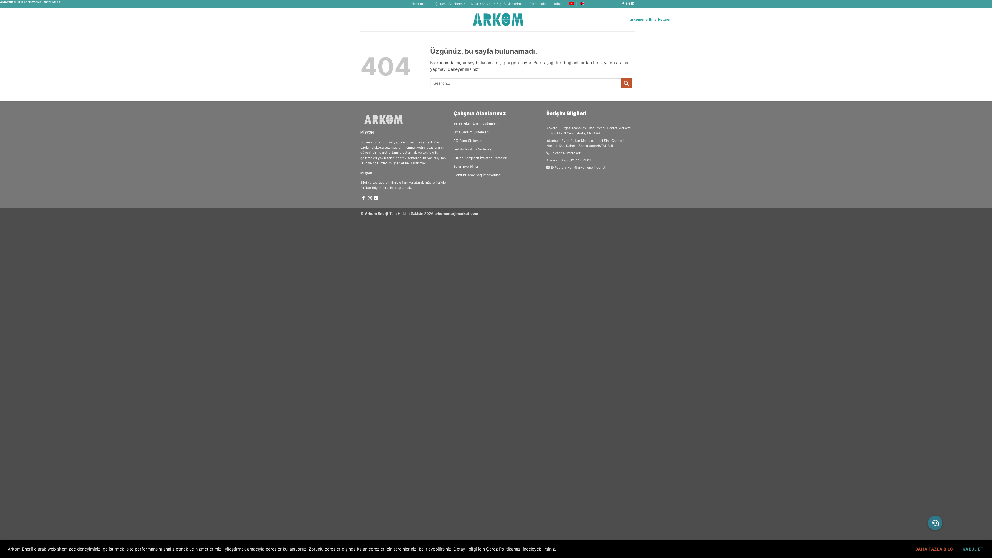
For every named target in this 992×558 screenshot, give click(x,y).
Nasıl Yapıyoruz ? (484, 4)
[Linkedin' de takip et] (632, 4)
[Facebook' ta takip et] (623, 4)
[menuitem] (571, 3)
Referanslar (538, 4)
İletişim (558, 4)
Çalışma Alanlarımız (450, 4)
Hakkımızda (420, 4)
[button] (935, 523)
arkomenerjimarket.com (456, 213)
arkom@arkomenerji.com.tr (585, 167)
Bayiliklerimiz (513, 4)
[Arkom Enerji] (498, 19)
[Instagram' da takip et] (628, 4)
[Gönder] (626, 83)
